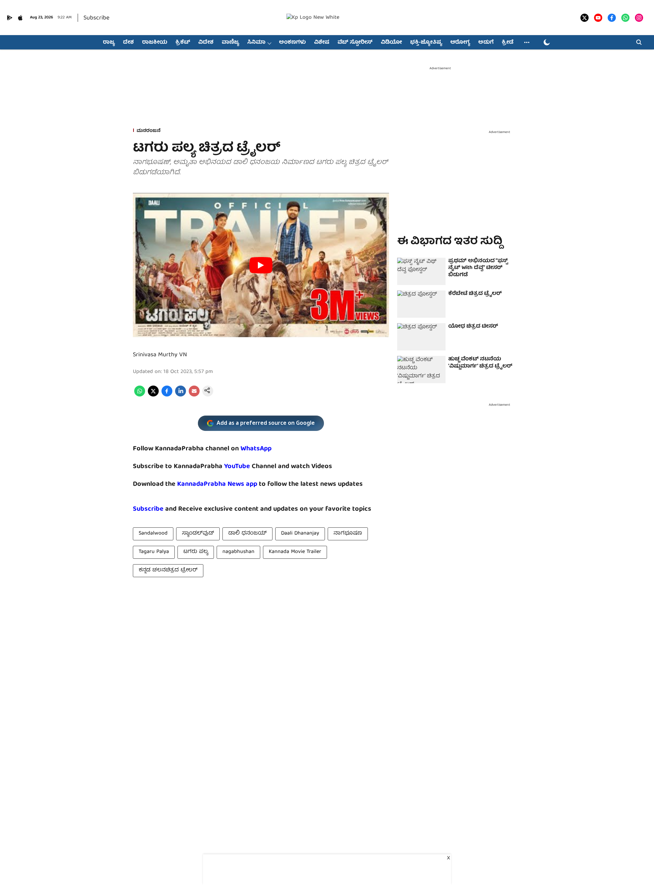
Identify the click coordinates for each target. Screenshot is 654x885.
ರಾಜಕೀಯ (154, 42)
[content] (251, 466)
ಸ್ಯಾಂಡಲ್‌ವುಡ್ (198, 533)
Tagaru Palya (154, 552)
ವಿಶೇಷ (321, 42)
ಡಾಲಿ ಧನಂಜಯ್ (247, 533)
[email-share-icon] (194, 395)
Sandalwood (153, 533)
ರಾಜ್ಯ (109, 42)
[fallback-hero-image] (421, 271)
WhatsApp (255, 449)
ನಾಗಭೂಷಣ (347, 533)
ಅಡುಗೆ (486, 42)
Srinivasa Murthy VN (160, 355)
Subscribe (96, 18)
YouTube (237, 466)
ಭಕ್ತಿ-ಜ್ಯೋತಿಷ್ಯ (426, 42)
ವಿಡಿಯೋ (391, 42)
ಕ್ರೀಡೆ (507, 42)
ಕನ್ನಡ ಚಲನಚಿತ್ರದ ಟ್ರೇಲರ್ (168, 570)
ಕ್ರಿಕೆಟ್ (182, 42)
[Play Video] (261, 265)
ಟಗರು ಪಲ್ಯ (195, 552)
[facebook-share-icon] (166, 395)
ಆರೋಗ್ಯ (460, 42)
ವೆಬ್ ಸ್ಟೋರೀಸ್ (355, 42)
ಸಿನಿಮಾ (256, 42)
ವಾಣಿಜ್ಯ (230, 42)
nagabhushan (238, 552)
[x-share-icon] (153, 395)
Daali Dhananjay (300, 533)
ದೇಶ (128, 42)
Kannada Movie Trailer (295, 552)
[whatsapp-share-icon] (139, 395)
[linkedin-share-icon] (180, 395)
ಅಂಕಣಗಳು (292, 42)
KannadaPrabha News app (217, 484)
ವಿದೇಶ (206, 42)
